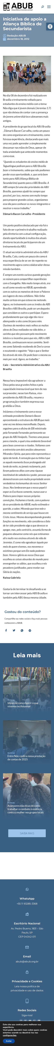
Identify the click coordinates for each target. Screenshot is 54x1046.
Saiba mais (27, 833)
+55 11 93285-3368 (27, 903)
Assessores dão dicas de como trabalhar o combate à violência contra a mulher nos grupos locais (26, 809)
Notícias (11, 700)
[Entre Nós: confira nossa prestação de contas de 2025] (27, 742)
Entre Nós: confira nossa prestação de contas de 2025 (26, 757)
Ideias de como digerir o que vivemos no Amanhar (23, 704)
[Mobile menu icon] (49, 7)
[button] (50, 26)
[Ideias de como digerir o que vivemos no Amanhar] (27, 689)
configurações (9, 1035)
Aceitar (9, 1041)
